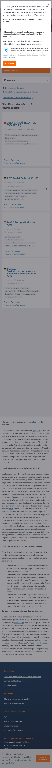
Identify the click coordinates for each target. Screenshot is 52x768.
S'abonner (9, 63)
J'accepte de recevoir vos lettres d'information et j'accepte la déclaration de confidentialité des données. (25, 34)
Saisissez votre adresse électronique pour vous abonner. (23, 20)
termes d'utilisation (9, 57)
